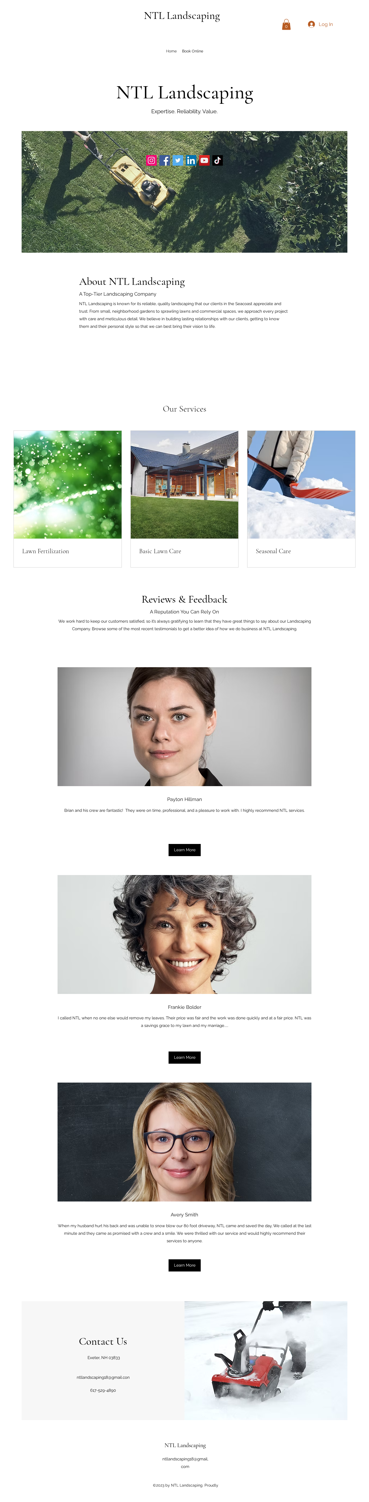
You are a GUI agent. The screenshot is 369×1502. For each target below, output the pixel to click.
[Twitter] (178, 160)
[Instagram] (151, 160)
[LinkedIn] (191, 160)
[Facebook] (164, 160)
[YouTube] (204, 160)
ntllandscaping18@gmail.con (103, 1377)
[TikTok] (217, 160)
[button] (286, 24)
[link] (67, 551)
